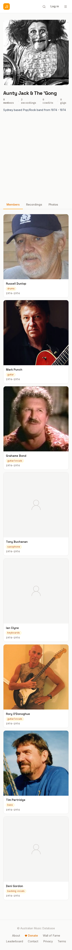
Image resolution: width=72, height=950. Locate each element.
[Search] (44, 6)
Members (13, 204)
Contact (33, 941)
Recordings (34, 204)
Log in (54, 6)
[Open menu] (65, 6)
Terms (62, 941)
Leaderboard (14, 941)
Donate (33, 935)
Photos (53, 204)
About (16, 935)
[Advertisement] (36, 158)
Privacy (48, 941)
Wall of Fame (51, 935)
